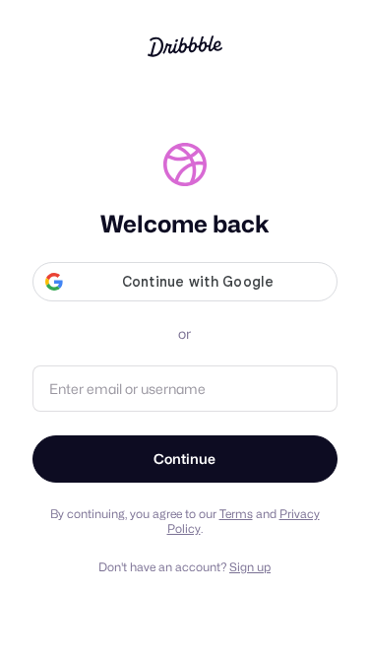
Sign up (250, 566)
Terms (236, 513)
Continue (184, 458)
